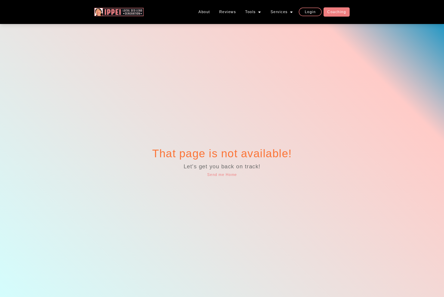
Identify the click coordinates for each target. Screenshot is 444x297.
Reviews (227, 12)
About (204, 12)
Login (310, 12)
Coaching (336, 12)
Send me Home (222, 175)
